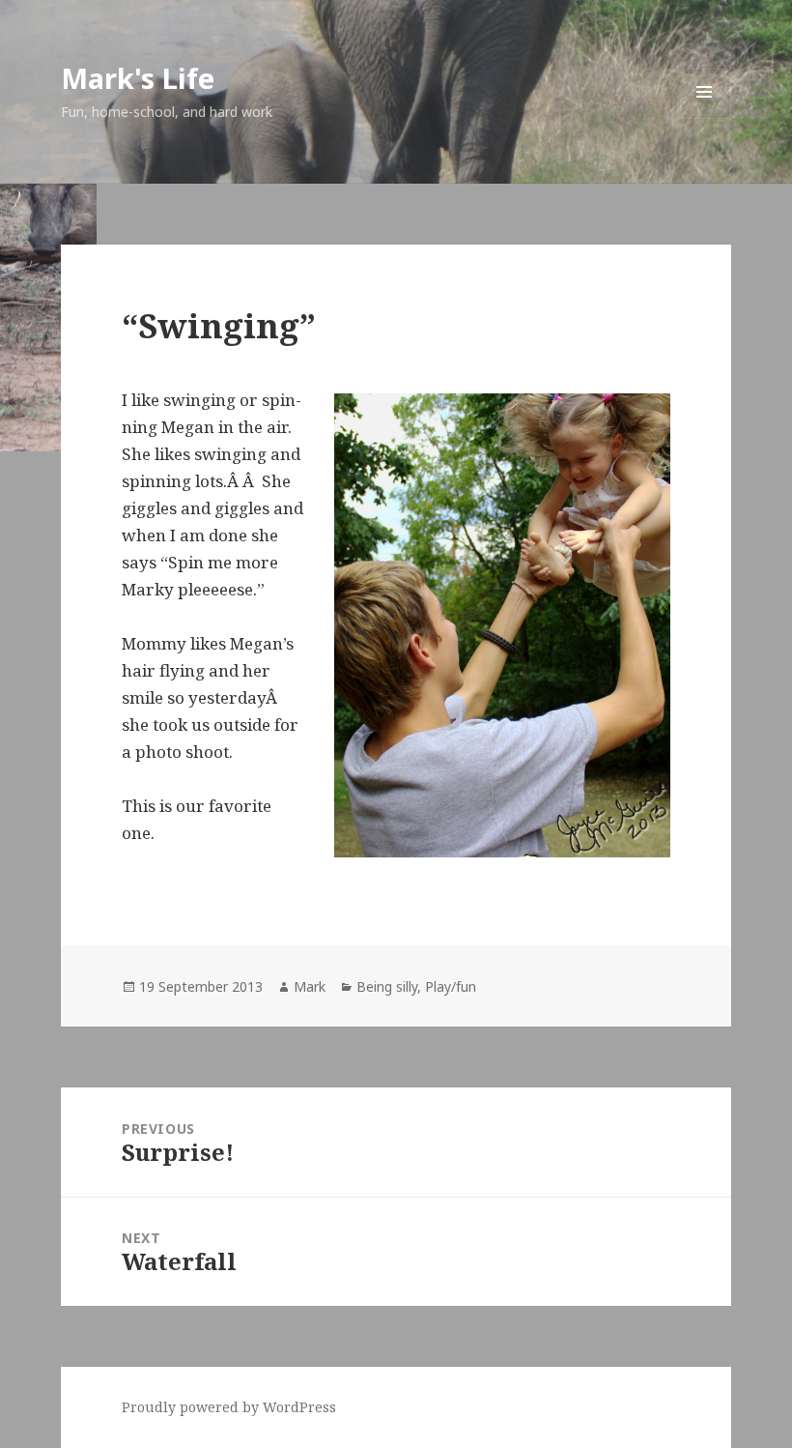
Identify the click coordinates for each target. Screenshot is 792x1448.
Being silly (386, 986)
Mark (309, 986)
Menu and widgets (704, 118)
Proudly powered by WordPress (229, 1407)
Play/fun (450, 986)
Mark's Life (137, 78)
